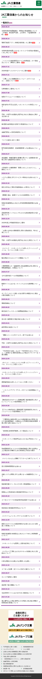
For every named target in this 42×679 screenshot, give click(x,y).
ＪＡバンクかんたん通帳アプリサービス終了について (20, 458)
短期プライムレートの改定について (14, 97)
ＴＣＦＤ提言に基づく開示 (11, 140)
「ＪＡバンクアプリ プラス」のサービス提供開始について (20, 391)
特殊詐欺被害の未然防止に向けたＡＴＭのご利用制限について (20, 534)
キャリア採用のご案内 (9, 577)
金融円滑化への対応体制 (10, 661)
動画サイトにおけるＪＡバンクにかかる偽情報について (20, 284)
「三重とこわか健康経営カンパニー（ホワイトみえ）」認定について (18, 79)
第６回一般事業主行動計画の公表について (16, 319)
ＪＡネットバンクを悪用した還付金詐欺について (18, 543)
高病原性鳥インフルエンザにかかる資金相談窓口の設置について (20, 213)
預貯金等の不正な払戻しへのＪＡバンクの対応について (20, 105)
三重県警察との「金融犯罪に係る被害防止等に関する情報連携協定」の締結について (20, 267)
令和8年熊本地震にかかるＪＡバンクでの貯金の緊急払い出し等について (20, 51)
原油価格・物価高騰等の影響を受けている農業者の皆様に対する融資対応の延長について (20, 158)
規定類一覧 (6, 668)
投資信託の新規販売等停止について (14, 508)
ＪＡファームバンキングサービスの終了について (18, 516)
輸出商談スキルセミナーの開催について (15, 258)
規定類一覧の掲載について (11, 585)
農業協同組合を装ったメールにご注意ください (17, 382)
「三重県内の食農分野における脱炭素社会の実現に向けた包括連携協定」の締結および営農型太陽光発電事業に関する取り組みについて (20, 421)
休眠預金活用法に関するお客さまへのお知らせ (16, 666)
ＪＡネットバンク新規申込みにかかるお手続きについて (20, 440)
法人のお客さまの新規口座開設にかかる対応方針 (17, 654)
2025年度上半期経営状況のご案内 (13, 222)
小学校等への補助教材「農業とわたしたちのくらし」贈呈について (20, 168)
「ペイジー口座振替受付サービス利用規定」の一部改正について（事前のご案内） (20, 61)
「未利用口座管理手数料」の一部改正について (17, 431)
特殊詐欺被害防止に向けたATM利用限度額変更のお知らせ (20, 204)
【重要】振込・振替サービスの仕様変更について (18, 195)
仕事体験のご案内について (11, 89)
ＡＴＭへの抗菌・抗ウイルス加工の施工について (18, 569)
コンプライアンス (8, 649)
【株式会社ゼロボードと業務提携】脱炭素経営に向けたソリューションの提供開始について (20, 400)
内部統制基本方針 (28, 647)
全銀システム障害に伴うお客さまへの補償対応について (20, 475)
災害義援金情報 (27, 668)
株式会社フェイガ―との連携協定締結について (17, 311)
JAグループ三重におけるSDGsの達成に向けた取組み (18, 671)
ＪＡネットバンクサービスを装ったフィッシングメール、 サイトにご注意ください (20, 373)
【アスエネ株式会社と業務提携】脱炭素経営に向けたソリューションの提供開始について (20, 410)
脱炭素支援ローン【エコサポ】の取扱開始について (19, 484)
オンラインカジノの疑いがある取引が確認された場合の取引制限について (20, 294)
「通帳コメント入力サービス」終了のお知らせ (17, 335)
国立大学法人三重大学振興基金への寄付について (18, 187)
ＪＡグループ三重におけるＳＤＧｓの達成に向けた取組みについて (20, 552)
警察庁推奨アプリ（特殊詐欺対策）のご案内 (17, 42)
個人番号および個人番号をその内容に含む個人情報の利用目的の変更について (20, 602)
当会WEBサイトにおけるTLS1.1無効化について (18, 593)
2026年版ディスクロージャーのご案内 (15, 71)
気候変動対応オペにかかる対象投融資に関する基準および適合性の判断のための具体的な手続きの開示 (20, 449)
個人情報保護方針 (8, 664)
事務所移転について (8, 303)
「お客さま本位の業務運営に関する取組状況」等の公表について (20, 231)
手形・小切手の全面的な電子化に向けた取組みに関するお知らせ (20, 115)
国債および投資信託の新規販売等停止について (17, 492)
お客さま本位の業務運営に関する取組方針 (15, 651)
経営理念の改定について (10, 327)
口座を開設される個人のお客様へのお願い (16, 561)
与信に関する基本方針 (9, 656)
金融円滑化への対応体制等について (14, 132)
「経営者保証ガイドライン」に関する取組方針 (16, 659)
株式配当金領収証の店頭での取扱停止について (17, 124)
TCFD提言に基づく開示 (10, 647)
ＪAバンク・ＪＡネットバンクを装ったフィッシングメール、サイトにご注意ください (20, 363)
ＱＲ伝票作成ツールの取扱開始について (15, 276)
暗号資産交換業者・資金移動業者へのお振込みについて (20, 149)
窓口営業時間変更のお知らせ (11, 466)
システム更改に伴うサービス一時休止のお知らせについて (20, 178)
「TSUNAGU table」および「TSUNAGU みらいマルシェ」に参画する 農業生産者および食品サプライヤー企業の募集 (20, 352)
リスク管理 (26, 649)
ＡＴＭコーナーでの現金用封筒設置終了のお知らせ (19, 500)
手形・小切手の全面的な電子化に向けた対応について (20, 240)
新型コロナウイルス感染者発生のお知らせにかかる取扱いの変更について (20, 525)
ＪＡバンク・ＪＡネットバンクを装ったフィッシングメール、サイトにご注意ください (20, 249)
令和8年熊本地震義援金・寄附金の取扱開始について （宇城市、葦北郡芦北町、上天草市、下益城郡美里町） (19, 32)
